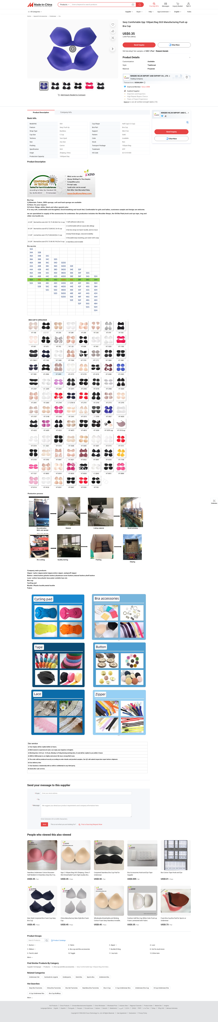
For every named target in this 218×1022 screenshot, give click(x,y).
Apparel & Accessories (40, 16)
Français (79, 1008)
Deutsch (104, 1008)
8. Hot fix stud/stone (157, 949)
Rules (189, 12)
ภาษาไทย (146, 1008)
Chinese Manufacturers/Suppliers (82, 1005)
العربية (121, 1008)
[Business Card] (187, 122)
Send (44, 824)
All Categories (35, 12)
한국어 (127, 1008)
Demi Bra (79, 977)
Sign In (126, 102)
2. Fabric (71, 945)
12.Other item (155, 953)
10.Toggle (71, 953)
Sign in (188, 6)
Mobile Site (158, 1005)
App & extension (163, 12)
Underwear (53, 16)
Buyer (139, 12)
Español (63, 1008)
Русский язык (88, 1008)
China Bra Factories (54, 988)
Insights (166, 1005)
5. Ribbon (30, 949)
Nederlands (113, 1008)
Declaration (132, 1013)
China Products (64, 1005)
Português (71, 1008)
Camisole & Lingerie (51, 977)
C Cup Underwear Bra (122, 988)
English (56, 1008)
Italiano (97, 1008)
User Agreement (122, 1013)
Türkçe (153, 1008)
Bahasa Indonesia (171, 1008)
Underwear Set (34, 977)
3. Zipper (112, 945)
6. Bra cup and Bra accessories (79, 949)
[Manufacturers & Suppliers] (39, 4)
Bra (60, 16)
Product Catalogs (59, 940)
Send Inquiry (139, 45)
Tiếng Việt (161, 1008)
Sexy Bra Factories (35, 988)
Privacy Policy (142, 1013)
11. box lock (113, 953)
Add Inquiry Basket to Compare (73, 95)
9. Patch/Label (32, 953)
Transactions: (134, 82)
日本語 (134, 1008)
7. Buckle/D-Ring (115, 949)
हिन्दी (139, 1008)
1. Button (30, 945)
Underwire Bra (104, 977)
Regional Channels (136, 1005)
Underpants (67, 977)
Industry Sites (123, 1005)
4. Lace (152, 945)
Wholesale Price (112, 1005)
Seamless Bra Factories (90, 988)
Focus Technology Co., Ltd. (94, 1013)
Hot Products (53, 1005)
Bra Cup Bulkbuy (55, 993)
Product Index (148, 1005)
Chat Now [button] (176, 45)
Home (29, 16)
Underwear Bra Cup (142, 988)
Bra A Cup (107, 988)
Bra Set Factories (72, 988)
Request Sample (162, 51)
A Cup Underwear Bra (36, 993)
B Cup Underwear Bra (161, 988)
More (29, 997)
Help (150, 12)
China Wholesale (100, 1005)
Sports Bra (90, 977)
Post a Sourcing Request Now (90, 824)
